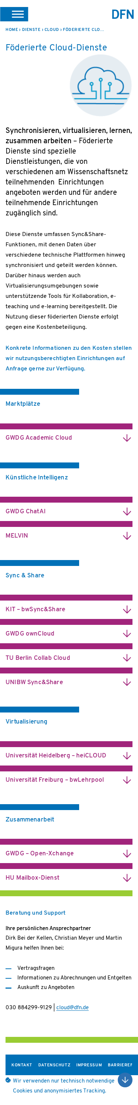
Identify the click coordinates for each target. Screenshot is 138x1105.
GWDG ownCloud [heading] (30, 634)
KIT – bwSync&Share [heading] (35, 609)
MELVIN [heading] (17, 536)
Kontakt (21, 1065)
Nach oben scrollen (125, 1080)
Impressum (89, 1065)
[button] (14, 14)
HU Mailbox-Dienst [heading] (32, 878)
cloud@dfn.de (72, 1008)
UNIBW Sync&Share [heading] (34, 682)
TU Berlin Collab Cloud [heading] (38, 658)
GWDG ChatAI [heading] (26, 511)
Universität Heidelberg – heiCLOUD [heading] (56, 756)
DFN (123, 14)
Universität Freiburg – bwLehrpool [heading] (55, 780)
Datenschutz (54, 1065)
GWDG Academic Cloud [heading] (39, 438)
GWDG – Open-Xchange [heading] (40, 854)
